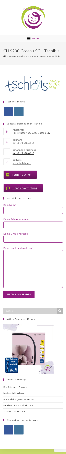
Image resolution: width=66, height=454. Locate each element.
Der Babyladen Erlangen (15, 387)
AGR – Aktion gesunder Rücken (18, 399)
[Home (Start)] (4, 56)
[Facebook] (8, 111)
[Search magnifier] (60, 311)
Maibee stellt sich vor (14, 393)
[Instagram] (19, 111)
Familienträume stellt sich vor (18, 405)
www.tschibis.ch (22, 163)
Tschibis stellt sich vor (14, 411)
